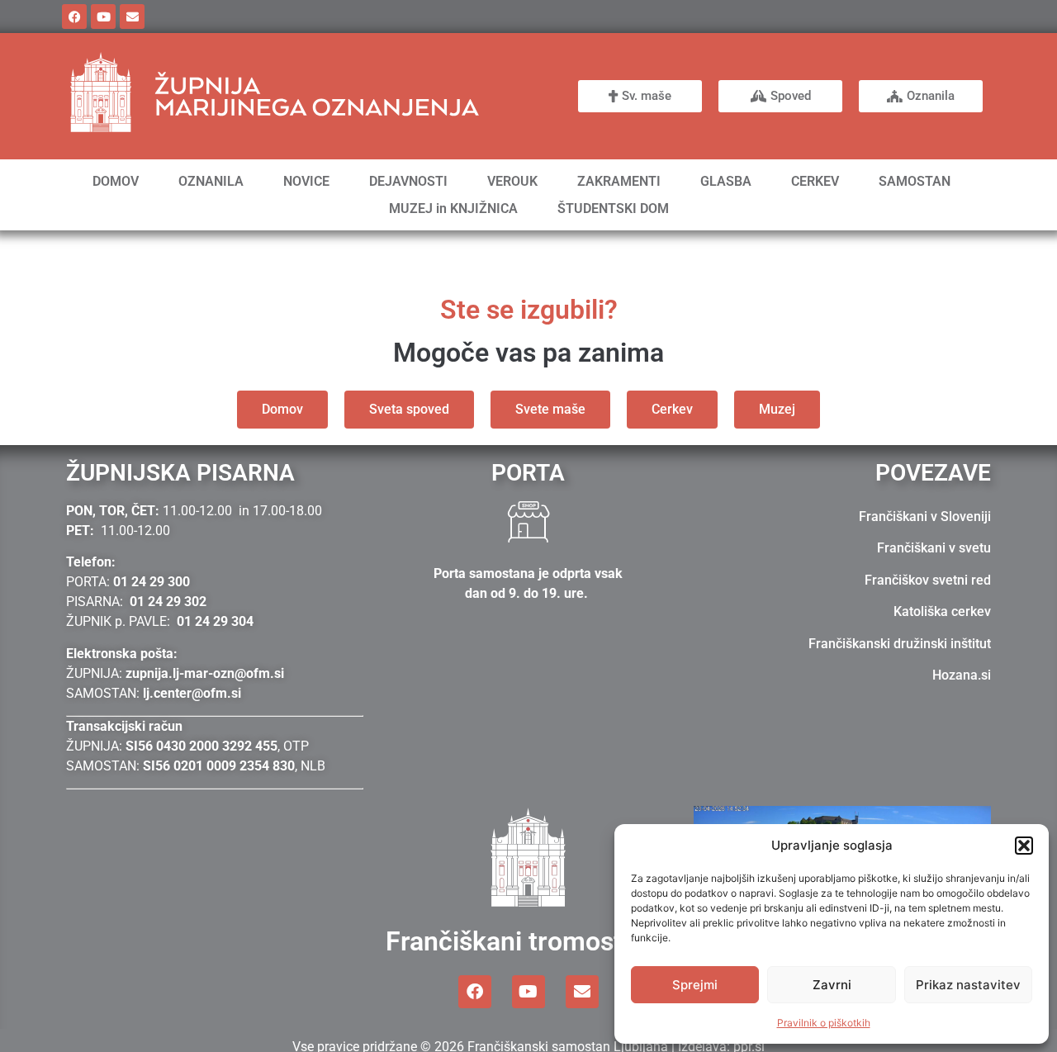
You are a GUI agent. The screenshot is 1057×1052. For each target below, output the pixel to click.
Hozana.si (961, 675)
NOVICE (306, 181)
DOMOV (115, 181)
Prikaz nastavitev (968, 985)
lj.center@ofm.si (192, 693)
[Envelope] (132, 16)
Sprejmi (695, 985)
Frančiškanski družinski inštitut (899, 644)
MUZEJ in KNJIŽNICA (453, 208)
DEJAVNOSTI (408, 181)
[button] (1024, 845)
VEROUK (512, 181)
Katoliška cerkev (942, 611)
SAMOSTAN (914, 181)
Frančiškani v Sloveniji (925, 516)
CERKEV (815, 181)
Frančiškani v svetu (934, 548)
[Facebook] (74, 16)
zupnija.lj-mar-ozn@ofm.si (205, 673)
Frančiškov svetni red (928, 580)
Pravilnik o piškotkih (823, 1022)
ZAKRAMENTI (619, 181)
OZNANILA (211, 181)
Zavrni (832, 985)
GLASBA (725, 181)
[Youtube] (103, 16)
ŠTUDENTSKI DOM (613, 208)
